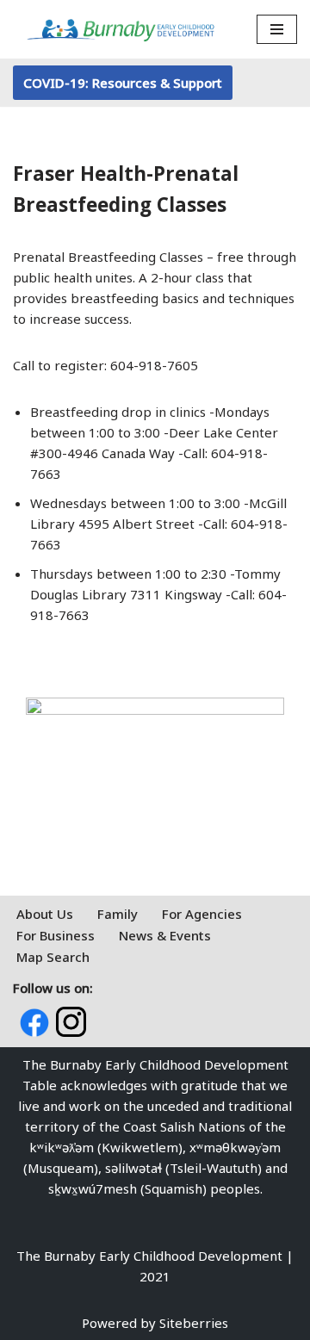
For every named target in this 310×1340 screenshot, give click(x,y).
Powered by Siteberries (155, 1322)
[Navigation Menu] (277, 29)
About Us (44, 913)
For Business (55, 935)
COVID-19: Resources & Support (122, 82)
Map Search (53, 956)
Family (117, 913)
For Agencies (202, 913)
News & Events (165, 935)
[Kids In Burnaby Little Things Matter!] (120, 29)
